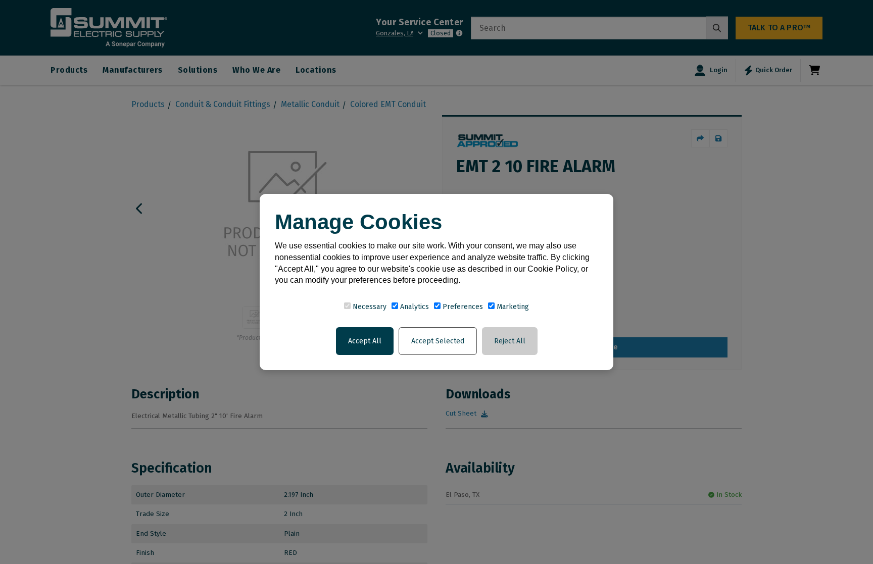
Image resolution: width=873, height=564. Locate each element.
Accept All (364, 341)
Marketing (512, 306)
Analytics (413, 306)
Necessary (368, 306)
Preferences (462, 306)
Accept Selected (437, 341)
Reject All (509, 341)
